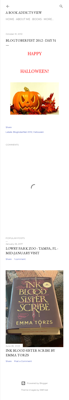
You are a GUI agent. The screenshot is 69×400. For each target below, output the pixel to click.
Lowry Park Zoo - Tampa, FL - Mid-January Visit (32, 250)
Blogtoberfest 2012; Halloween (28, 132)
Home (10, 19)
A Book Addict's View (24, 13)
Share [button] (9, 127)
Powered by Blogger (37, 383)
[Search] (61, 5)
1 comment (20, 259)
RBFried (44, 390)
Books (37, 19)
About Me (23, 19)
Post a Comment (23, 361)
